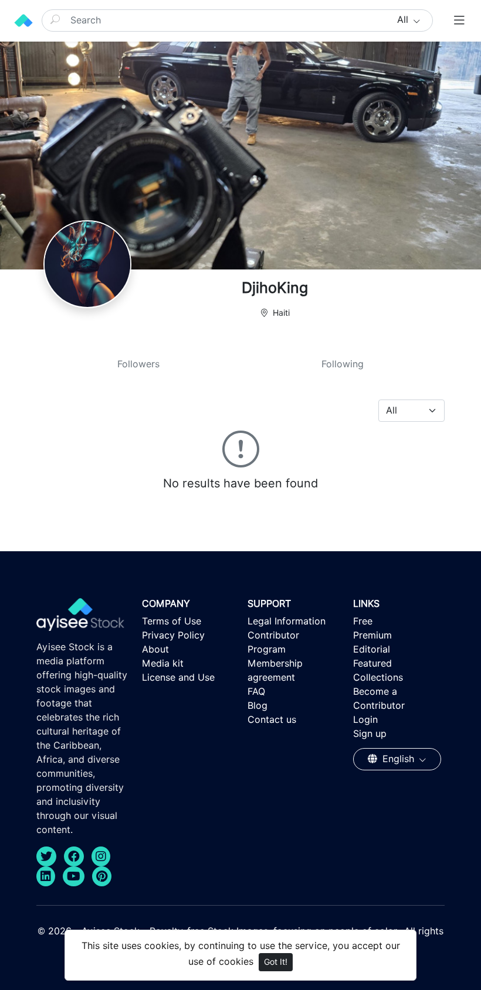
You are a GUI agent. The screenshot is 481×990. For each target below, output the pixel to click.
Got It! (275, 962)
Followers (138, 364)
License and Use (178, 677)
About (155, 649)
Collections (378, 677)
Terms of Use (171, 621)
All (404, 19)
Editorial (371, 649)
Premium (372, 635)
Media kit (163, 663)
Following (342, 364)
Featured (372, 663)
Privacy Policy (173, 635)
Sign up (370, 733)
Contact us (272, 719)
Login (365, 719)
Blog (257, 705)
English (398, 758)
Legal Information (287, 621)
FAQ (256, 691)
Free (362, 621)
